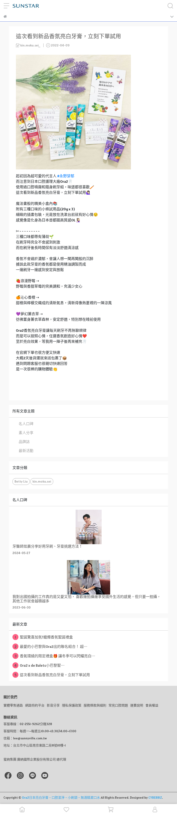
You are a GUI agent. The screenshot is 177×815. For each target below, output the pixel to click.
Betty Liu (21, 481)
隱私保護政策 (71, 705)
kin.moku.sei (41, 481)
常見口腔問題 (118, 705)
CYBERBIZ (155, 797)
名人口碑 (26, 423)
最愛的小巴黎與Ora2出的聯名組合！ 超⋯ (51, 646)
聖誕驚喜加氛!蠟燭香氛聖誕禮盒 (44, 637)
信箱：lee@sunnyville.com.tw (25, 738)
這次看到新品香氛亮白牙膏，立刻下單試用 (52, 674)
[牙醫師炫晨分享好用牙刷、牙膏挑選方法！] (88, 527)
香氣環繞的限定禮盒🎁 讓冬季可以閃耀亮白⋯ (55, 656)
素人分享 (26, 432)
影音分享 (53, 705)
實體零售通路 (13, 705)
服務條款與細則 (95, 705)
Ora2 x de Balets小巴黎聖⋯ (39, 665)
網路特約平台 (34, 705)
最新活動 (26, 450)
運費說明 (136, 705)
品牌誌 (24, 441)
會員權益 (151, 705)
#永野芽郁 (65, 176)
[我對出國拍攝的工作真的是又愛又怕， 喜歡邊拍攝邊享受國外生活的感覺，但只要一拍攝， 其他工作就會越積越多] (88, 577)
